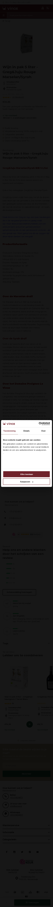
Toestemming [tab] (9, 431)
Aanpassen (25, 482)
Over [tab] (43, 431)
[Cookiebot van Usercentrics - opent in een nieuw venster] (39, 423)
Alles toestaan (26, 474)
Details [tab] (26, 431)
